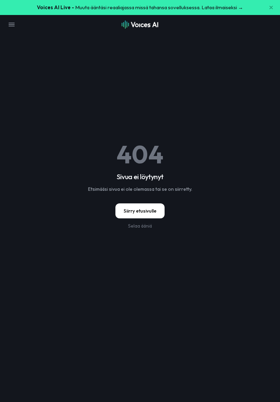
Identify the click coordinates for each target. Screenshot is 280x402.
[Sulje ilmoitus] (271, 7)
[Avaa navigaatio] (11, 24)
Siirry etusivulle (140, 211)
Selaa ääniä (140, 226)
